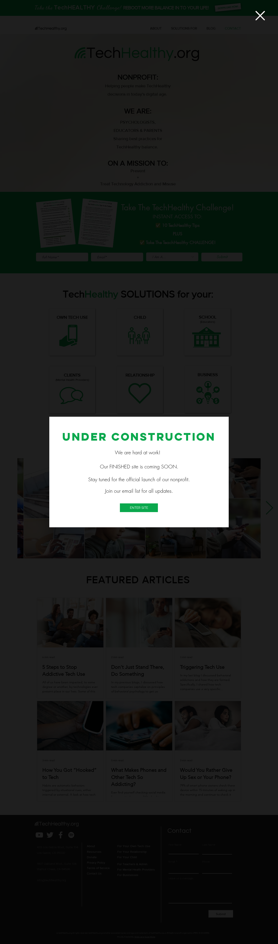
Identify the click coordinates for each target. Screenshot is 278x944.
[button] (260, 15)
